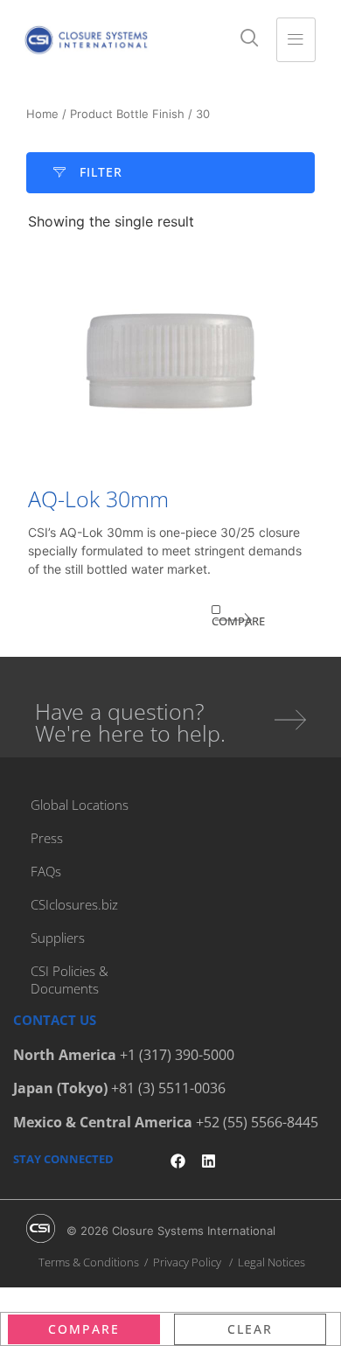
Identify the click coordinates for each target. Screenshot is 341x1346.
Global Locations (80, 804)
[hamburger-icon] (296, 39)
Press (47, 838)
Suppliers (58, 937)
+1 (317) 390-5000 (177, 1054)
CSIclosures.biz (74, 904)
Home (42, 114)
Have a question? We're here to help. (130, 722)
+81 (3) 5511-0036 (168, 1088)
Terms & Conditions (88, 1262)
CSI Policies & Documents (69, 979)
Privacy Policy (187, 1262)
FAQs (46, 871)
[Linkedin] (208, 1161)
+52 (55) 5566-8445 (257, 1122)
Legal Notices (271, 1262)
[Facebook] (177, 1161)
